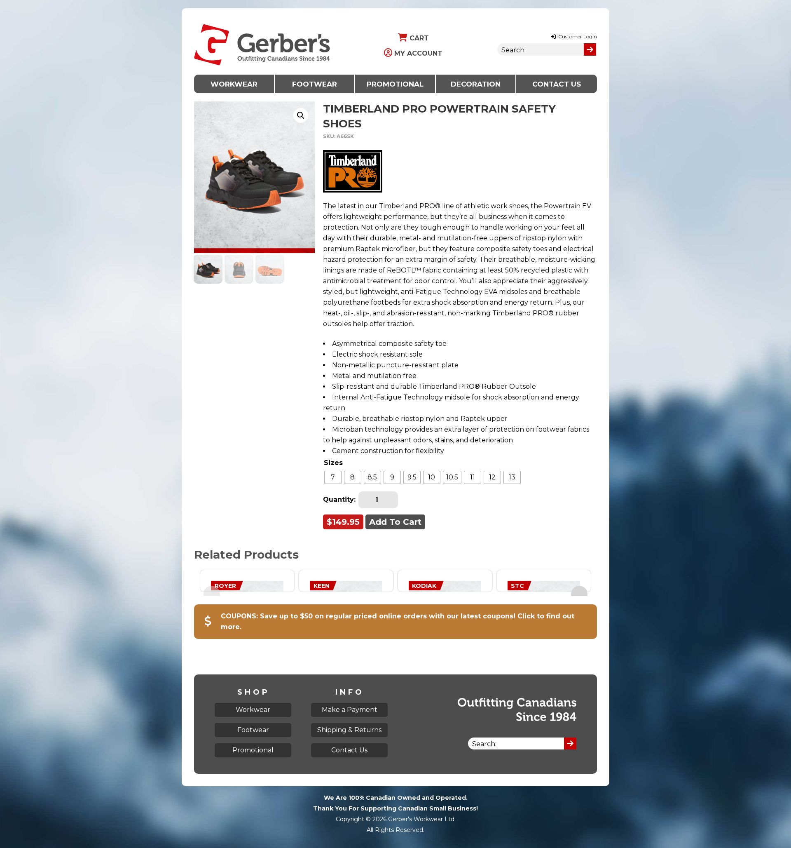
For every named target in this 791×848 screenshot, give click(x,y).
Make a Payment (349, 710)
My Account (417, 53)
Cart (418, 38)
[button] (300, 115)
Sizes (333, 463)
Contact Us (556, 84)
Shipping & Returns (349, 730)
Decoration (476, 84)
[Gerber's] (262, 13)
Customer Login (577, 36)
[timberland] (352, 171)
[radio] (333, 477)
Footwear (314, 84)
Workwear (234, 84)
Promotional (395, 84)
